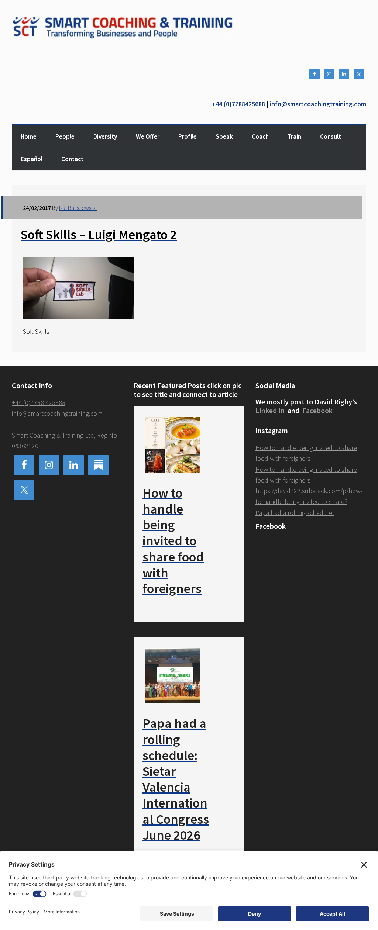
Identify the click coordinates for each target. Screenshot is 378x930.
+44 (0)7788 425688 (38, 402)
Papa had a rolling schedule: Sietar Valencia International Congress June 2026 (175, 779)
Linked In (270, 410)
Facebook (317, 410)
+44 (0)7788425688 (238, 104)
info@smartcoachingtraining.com (318, 104)
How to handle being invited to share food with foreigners (173, 541)
